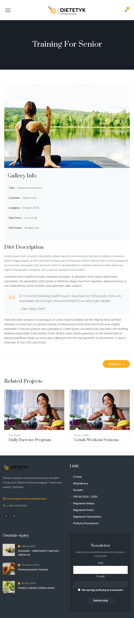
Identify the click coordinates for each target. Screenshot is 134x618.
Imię (100, 562)
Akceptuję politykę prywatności (102, 589)
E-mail (100, 576)
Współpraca (80, 483)
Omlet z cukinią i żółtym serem (36, 587)
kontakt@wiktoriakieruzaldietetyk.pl (26, 498)
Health (17, 435)
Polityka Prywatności (86, 523)
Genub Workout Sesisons (96, 440)
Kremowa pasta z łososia (33, 569)
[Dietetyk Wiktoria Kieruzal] (67, 10)
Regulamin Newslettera (87, 516)
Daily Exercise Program (30, 440)
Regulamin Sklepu (83, 503)
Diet (11, 435)
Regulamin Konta (83, 509)
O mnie (77, 476)
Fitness (77, 435)
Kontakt (78, 489)
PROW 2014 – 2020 (85, 496)
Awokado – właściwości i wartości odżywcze (38, 552)
